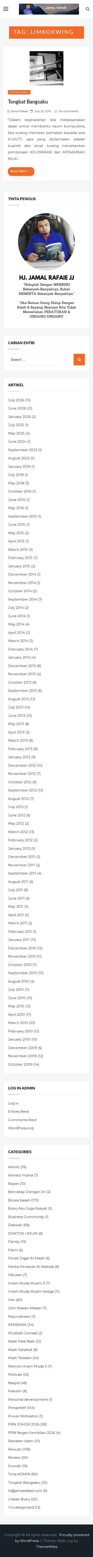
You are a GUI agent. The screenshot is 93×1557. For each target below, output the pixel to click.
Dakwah (15, 1225)
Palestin (15, 1391)
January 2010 (19, 1039)
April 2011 (16, 915)
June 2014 (17, 616)
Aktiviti (13, 1167)
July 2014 (16, 607)
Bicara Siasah (19, 92)
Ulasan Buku (19, 1499)
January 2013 (19, 757)
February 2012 (20, 840)
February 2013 (20, 749)
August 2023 (19, 458)
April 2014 (16, 632)
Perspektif (17, 1407)
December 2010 (22, 948)
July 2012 (15, 807)
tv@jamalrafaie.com (25, 1491)
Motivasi (15, 1374)
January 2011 (19, 940)
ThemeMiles (46, 1546)
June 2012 (16, 815)
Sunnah (14, 1466)
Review (14, 1457)
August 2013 (18, 699)
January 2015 (19, 566)
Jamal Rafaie (19, 111)
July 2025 (16, 425)
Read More (19, 171)
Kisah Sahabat (20, 1349)
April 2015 (16, 541)
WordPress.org (20, 1128)
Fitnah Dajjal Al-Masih (26, 1258)
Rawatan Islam (20, 1441)
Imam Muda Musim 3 (26, 1283)
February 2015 (20, 558)
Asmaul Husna (20, 1175)
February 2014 (20, 649)
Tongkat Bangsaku (28, 101)
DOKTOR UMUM (22, 1233)
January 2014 (19, 657)
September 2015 (22, 516)
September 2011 (22, 873)
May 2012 (16, 823)
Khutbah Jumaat (22, 1333)
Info (11, 1300)
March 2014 (18, 641)
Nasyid (13, 1383)
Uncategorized (21, 1507)
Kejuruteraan (19, 1316)
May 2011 (15, 906)
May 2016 (16, 508)
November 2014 (22, 583)
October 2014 (20, 591)
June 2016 (16, 500)
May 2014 (16, 624)
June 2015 (16, 524)
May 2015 (16, 533)
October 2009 (20, 1064)
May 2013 (16, 724)
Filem (13, 1250)
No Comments (68, 111)
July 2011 (15, 890)
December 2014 (22, 574)
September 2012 (22, 790)
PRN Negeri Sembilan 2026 (31, 1433)
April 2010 (16, 1014)
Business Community (26, 1217)
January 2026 (19, 417)
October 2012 (19, 782)
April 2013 (16, 732)
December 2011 (21, 856)
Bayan (13, 1183)
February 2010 (20, 1031)
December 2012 (22, 765)
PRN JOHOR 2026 (23, 1424)
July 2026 (16, 400)
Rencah (14, 1449)
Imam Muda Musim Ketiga (31, 1291)
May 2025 (16, 433)
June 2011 (16, 898)
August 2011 (18, 882)
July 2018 (16, 475)
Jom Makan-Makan (25, 1308)
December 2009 (22, 1048)
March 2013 (18, 740)
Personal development (28, 1399)
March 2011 (17, 923)
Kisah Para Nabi (21, 1341)
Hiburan (15, 1275)
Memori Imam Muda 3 (27, 1366)
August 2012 (18, 798)
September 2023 (22, 450)
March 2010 (18, 1023)
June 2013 (16, 715)
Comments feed (22, 1120)
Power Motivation (23, 1416)
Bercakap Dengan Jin (27, 1192)
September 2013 (22, 690)
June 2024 (17, 441)
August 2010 (18, 981)
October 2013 (19, 682)
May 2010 (16, 1006)
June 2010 (17, 998)
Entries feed (18, 1111)
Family (13, 1241)
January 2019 (19, 466)
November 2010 (22, 956)
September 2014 (22, 599)
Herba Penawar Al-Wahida (31, 1266)
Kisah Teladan (20, 1358)
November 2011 (21, 865)
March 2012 (18, 832)
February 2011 (20, 931)
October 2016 (19, 491)
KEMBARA (17, 1324)
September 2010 (22, 973)
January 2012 (19, 848)
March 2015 (18, 549)
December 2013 (22, 666)
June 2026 (17, 408)
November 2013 (22, 674)
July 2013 (15, 707)
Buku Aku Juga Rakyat (27, 1208)
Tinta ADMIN (19, 1474)
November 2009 (22, 1056)
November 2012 (22, 773)
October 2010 (20, 965)
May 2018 (16, 483)
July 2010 (16, 989)
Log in (13, 1103)
